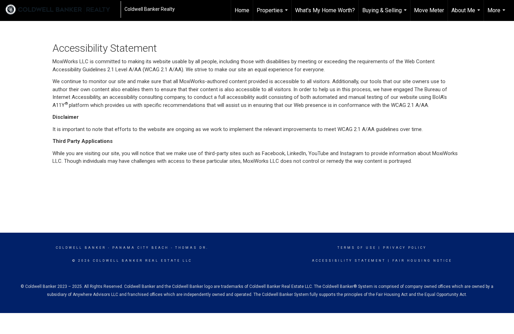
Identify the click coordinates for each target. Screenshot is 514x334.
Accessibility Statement (349, 260)
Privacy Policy (405, 247)
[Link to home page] (61, 9)
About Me (466, 14)
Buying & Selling (385, 14)
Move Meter (429, 10)
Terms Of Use (356, 247)
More (497, 14)
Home (242, 10)
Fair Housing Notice (422, 260)
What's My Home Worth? (325, 10)
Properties (273, 14)
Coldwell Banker (81, 247)
